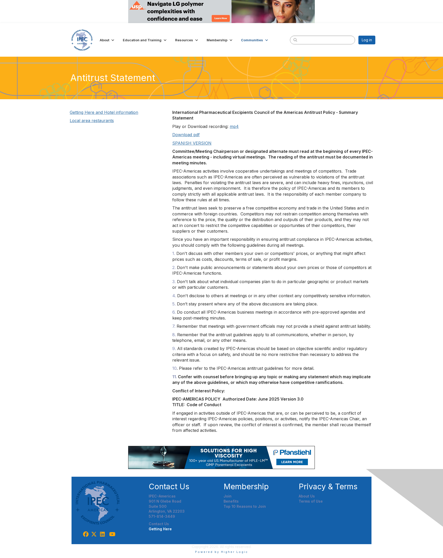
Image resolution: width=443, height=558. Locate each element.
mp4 (234, 126)
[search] (295, 40)
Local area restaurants (92, 120)
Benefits (231, 501)
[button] (107, 40)
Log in (367, 40)
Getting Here (160, 529)
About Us (307, 496)
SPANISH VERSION (192, 143)
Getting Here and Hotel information (104, 112)
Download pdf (186, 134)
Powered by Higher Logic (221, 552)
